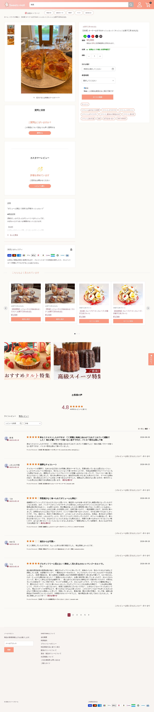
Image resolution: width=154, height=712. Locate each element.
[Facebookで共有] (88, 36)
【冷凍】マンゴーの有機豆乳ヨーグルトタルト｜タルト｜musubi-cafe (58, 599)
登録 (8, 650)
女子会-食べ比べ (109, 118)
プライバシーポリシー (49, 644)
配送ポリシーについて (49, 650)
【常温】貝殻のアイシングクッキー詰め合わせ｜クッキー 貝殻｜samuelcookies (61, 549)
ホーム (6, 17)
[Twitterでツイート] (96, 36)
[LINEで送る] (84, 36)
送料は (93, 43)
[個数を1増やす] (100, 56)
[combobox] (78, 4)
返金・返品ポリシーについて (51, 653)
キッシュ (85, 104)
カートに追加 (97, 97)
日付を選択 (85, 64)
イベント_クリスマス (109, 110)
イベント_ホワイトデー (89, 114)
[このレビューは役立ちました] (143, 456)
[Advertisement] (67, 679)
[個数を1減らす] (89, 56)
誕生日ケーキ (59, 13)
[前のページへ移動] (65, 615)
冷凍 (99, 118)
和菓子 (70, 13)
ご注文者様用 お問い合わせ (50, 660)
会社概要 (44, 637)
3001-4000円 (121, 118)
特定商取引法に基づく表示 (50, 647)
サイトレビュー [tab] (10, 416)
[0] (147, 5)
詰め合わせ (88, 13)
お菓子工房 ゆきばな (89, 26)
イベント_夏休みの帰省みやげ (110, 114)
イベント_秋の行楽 (88, 118)
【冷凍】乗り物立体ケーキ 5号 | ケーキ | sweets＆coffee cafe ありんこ (58, 450)
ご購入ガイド (45, 663)
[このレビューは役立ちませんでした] (147, 456)
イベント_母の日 (128, 114)
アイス (78, 13)
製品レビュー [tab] (24, 416)
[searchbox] (11, 423)
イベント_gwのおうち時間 (90, 110)
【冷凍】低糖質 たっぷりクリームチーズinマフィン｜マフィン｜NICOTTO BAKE (61, 527)
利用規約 (44, 640)
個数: (83, 55)
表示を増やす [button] (67, 480)
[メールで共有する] (100, 36)
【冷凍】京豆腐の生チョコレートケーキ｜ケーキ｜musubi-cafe (56, 484)
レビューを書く (40, 186)
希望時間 (85, 75)
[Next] (148, 308)
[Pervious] (6, 308)
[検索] (131, 4)
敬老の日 (49, 13)
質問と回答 (40, 110)
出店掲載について (47, 657)
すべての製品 (14, 17)
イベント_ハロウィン (126, 110)
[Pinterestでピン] (92, 36)
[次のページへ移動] (88, 615)
